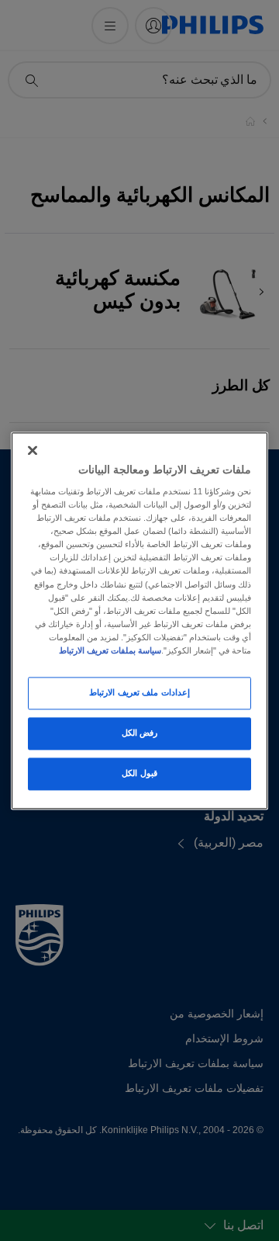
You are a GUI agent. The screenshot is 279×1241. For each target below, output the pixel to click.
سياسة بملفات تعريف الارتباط (110, 650)
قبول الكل (139, 773)
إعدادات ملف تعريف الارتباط (139, 692)
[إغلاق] (33, 450)
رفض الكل (140, 732)
